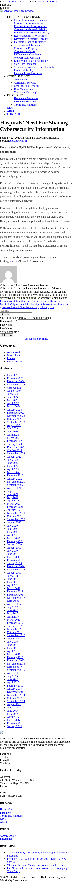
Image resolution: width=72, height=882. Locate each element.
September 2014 (16, 701)
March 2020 (13, 538)
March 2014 (13, 720)
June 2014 (12, 710)
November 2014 (16, 694)
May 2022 (12, 466)
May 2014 (12, 713)
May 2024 (12, 400)
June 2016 (12, 644)
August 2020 (14, 522)
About (3, 821)
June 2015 (12, 679)
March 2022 (13, 472)
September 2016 (16, 635)
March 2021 (13, 503)
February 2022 (15, 475)
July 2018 (12, 575)
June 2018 (12, 578)
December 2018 (16, 566)
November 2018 (16, 569)
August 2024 (14, 390)
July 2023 (12, 428)
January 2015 (14, 688)
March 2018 (13, 588)
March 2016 (13, 654)
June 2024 (12, 397)
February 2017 (15, 622)
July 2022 (12, 459)
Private (11, 358)
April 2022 (13, 469)
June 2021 (12, 494)
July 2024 (12, 393)
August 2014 (14, 704)
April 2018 (13, 585)
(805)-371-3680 (16, 1)
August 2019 (14, 547)
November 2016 (16, 629)
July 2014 (12, 707)
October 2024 (14, 387)
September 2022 (16, 453)
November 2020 (16, 513)
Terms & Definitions (11, 815)
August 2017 (14, 604)
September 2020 (16, 519)
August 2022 (14, 456)
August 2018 (14, 572)
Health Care (6, 809)
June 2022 (12, 462)
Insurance (5, 812)
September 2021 (16, 484)
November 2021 (16, 481)
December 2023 (16, 412)
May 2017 (12, 613)
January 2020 (14, 544)
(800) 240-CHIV (47, 1)
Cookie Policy (8, 835)
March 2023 (13, 437)
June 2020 (12, 528)
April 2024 (13, 403)
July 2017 (12, 607)
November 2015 (16, 663)
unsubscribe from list (36, 338)
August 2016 (14, 638)
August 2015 (14, 673)
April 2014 (13, 716)
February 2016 (15, 657)
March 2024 (13, 406)
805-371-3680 (8, 789)
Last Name (6, 328)
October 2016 (14, 632)
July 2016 (12, 641)
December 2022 (16, 447)
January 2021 (14, 509)
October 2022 (14, 450)
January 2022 (14, 478)
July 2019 (12, 550)
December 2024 (16, 381)
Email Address (8, 321)
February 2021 (15, 506)
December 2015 (16, 660)
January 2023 (14, 444)
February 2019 (15, 560)
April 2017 (13, 616)
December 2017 (16, 594)
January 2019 (14, 563)
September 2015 (16, 669)
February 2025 (15, 378)
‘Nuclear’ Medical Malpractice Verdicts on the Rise (35, 865)
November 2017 (16, 597)
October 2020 (14, 516)
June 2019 (12, 553)
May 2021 (12, 497)
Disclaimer (6, 838)
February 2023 (15, 440)
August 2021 (14, 487)
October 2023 (14, 418)
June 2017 (12, 610)
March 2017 (13, 619)
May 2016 (12, 647)
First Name (6, 324)
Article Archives (18, 140)
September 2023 (16, 422)
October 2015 (14, 666)
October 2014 (14, 698)
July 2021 (12, 491)
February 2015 (15, 685)
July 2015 (12, 676)
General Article (15, 355)
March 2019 (13, 556)
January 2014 (14, 726)
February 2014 (15, 723)
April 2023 (13, 434)
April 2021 (13, 500)
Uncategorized (15, 361)
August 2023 (14, 425)
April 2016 (13, 651)
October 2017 (14, 600)
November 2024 (16, 384)
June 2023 (12, 431)
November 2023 (16, 415)
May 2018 (12, 582)
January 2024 (14, 409)
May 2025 (12, 375)
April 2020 (13, 535)
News (3, 818)
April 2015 (13, 682)
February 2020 (15, 541)
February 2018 (15, 591)
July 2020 (12, 525)
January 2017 (14, 625)
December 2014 (16, 691)
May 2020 (12, 531)
